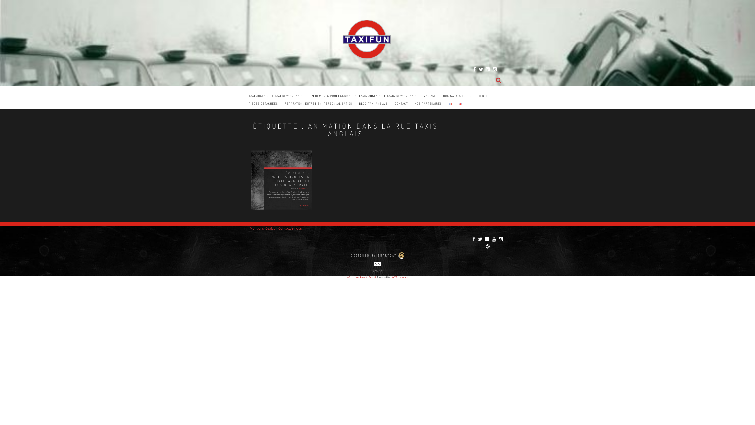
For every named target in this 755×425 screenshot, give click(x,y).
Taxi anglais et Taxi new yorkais (276, 96)
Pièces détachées (263, 104)
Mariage (430, 96)
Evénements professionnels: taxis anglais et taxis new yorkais (363, 96)
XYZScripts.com (400, 277)
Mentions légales (262, 228)
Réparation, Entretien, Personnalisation (318, 104)
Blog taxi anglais (373, 104)
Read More (304, 205)
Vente (483, 96)
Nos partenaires (428, 104)
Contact (401, 104)
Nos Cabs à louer (457, 96)
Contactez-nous (290, 228)
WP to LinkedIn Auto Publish (362, 277)
